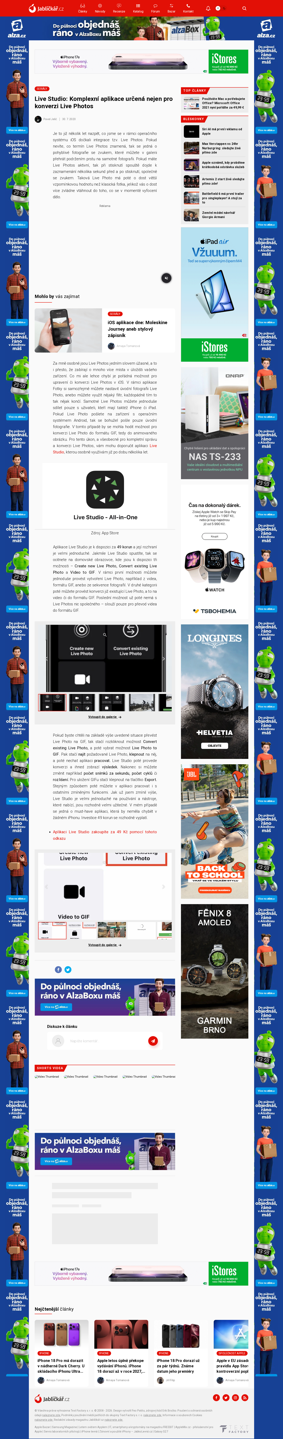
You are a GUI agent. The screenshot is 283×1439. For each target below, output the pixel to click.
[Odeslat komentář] (153, 1041)
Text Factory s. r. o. (82, 1410)
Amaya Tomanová (128, 346)
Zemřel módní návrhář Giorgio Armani (218, 215)
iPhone (44, 1353)
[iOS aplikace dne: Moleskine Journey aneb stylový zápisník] (68, 330)
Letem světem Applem (93, 1427)
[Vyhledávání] (244, 8)
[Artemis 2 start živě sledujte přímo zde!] (191, 181)
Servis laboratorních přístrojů (62, 1431)
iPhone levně (89, 1431)
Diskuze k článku (62, 1026)
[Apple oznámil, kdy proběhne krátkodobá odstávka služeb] (191, 165)
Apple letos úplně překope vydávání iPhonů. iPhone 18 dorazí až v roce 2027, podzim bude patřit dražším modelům (120, 1366)
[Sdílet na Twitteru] (67, 969)
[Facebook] (216, 1397)
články (54, 1309)
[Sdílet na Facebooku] (57, 969)
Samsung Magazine (64, 1427)
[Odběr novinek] (208, 9)
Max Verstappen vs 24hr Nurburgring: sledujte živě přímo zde (221, 148)
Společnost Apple (232, 1353)
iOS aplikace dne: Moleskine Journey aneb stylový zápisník (137, 329)
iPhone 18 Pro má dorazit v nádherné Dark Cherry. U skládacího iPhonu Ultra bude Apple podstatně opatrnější (61, 1366)
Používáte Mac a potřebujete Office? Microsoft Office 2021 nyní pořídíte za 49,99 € (223, 103)
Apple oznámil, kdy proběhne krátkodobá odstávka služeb (223, 165)
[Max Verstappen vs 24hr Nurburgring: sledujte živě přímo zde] (191, 148)
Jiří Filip (170, 1380)
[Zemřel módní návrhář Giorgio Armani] (191, 215)
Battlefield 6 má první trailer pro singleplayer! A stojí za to (223, 198)
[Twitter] (226, 1397)
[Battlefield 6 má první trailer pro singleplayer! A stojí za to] (191, 198)
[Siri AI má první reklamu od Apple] (191, 131)
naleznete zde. (51, 1415)
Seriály (42, 88)
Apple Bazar (42, 1427)
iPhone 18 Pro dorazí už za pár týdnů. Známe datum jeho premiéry (178, 1366)
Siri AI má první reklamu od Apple (222, 131)
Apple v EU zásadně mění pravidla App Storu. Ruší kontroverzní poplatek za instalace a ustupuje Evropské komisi (239, 1366)
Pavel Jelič (50, 119)
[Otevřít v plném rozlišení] (104, 496)
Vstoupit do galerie (103, 717)
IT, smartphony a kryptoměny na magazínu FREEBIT (141, 1427)
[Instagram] (235, 1397)
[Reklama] (17, 28)
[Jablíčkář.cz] (46, 8)
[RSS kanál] (244, 1397)
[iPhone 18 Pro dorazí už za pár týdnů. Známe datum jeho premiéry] (181, 1334)
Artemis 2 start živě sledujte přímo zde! (223, 181)
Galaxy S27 (161, 1431)
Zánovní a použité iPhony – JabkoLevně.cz (125, 1431)
